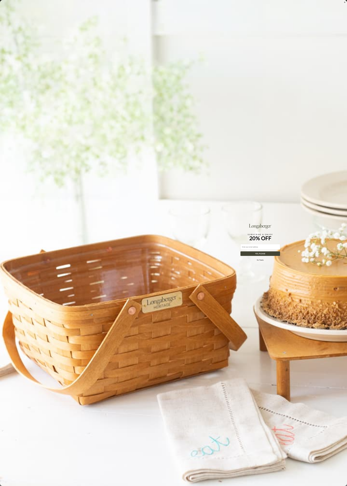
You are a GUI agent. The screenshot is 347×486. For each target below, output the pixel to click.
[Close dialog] (344, 2)
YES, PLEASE (260, 254)
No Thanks (260, 260)
